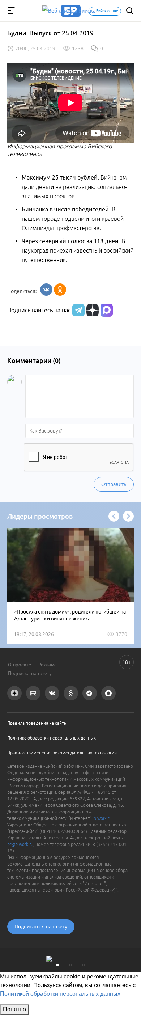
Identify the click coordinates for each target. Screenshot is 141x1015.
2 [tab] (64, 965)
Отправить (113, 484)
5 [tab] (83, 965)
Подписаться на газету (40, 927)
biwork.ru (103, 818)
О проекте (19, 664)
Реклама (47, 664)
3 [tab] (70, 965)
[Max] (107, 310)
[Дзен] (92, 310)
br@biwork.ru (20, 844)
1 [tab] (57, 965)
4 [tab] (77, 965)
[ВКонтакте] (46, 289)
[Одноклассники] (60, 289)
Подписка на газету (30, 673)
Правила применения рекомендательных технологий (62, 752)
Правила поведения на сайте (36, 723)
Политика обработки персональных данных (51, 738)
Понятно (14, 1009)
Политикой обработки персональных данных (60, 994)
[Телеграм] (77, 310)
